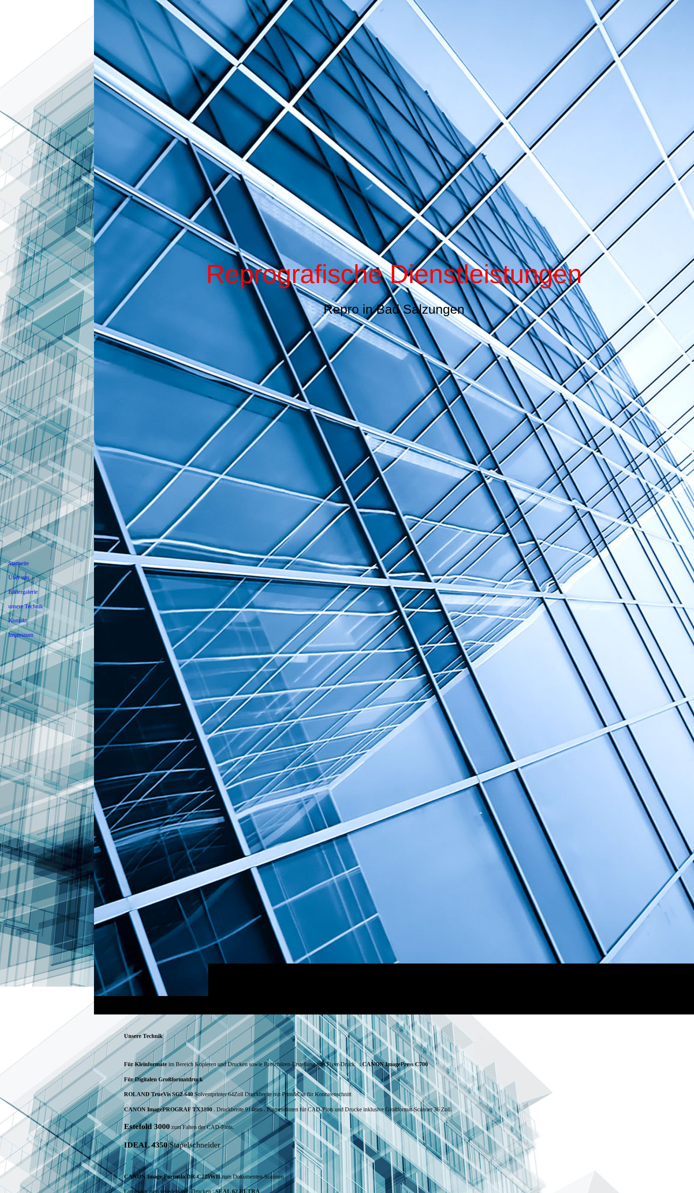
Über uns (18, 577)
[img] (394, 507)
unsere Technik (25, 606)
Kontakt (17, 620)
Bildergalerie (23, 592)
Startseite (18, 563)
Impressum (20, 635)
